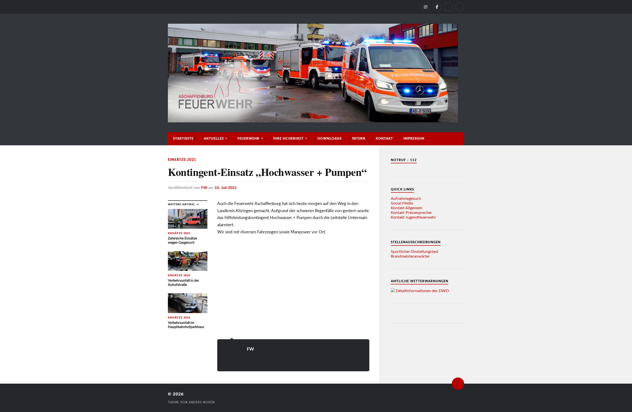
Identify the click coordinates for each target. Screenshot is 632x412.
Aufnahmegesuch (406, 199)
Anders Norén (202, 402)
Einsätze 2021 (182, 160)
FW (204, 188)
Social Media (402, 203)
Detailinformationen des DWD (422, 291)
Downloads (329, 138)
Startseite (183, 138)
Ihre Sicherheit (288, 138)
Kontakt (384, 138)
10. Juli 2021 (226, 188)
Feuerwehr (248, 138)
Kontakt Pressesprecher (411, 213)
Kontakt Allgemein (406, 208)
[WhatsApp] (448, 6)
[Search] (459, 6)
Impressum (413, 138)
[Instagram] (425, 6)
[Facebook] (437, 6)
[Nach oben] (458, 383)
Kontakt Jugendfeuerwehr (413, 217)
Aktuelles (214, 138)
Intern (358, 138)
